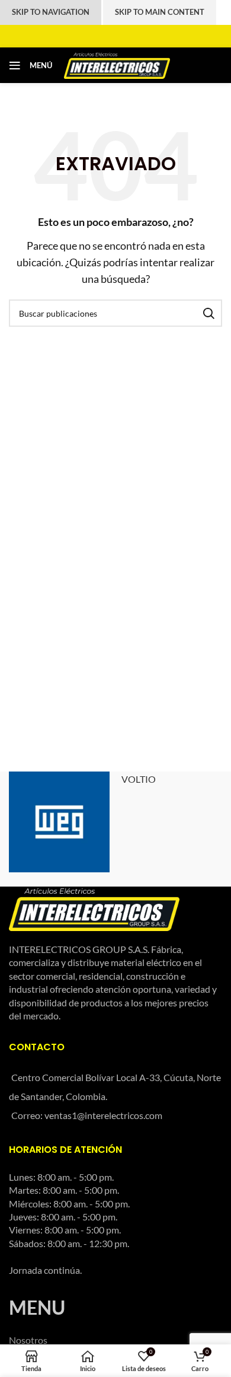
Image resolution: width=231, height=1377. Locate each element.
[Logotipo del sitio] (117, 63)
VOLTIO (138, 779)
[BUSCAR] (208, 313)
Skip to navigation (50, 12)
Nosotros (28, 1340)
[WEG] (59, 822)
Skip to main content (159, 12)
